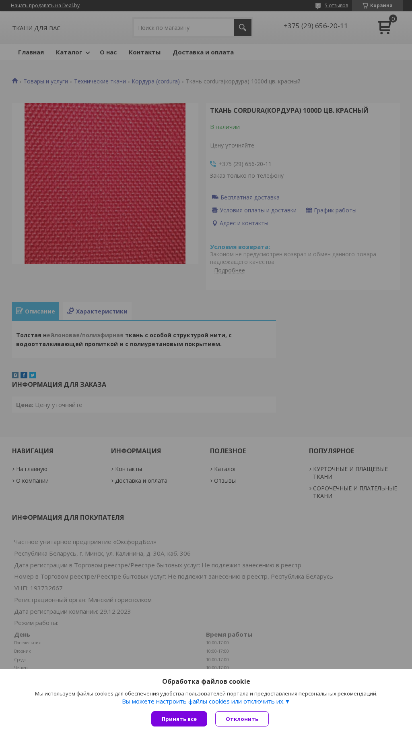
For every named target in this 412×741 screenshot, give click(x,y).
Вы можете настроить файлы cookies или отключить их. (203, 701)
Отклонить (242, 718)
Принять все (179, 718)
